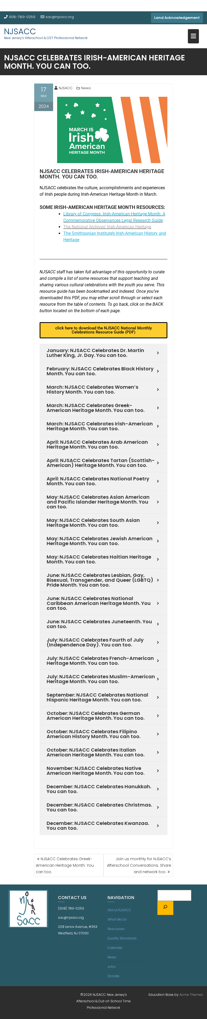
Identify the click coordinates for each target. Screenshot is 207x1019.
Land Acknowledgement (177, 17)
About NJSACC (119, 910)
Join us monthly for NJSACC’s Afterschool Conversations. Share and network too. (139, 865)
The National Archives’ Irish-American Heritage (107, 226)
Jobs (112, 966)
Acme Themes (191, 994)
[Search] (165, 908)
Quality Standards (122, 938)
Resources (116, 929)
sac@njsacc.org (60, 16)
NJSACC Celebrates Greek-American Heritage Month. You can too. (65, 865)
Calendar (115, 947)
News (86, 88)
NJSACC (20, 31)
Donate (113, 976)
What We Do (117, 919)
